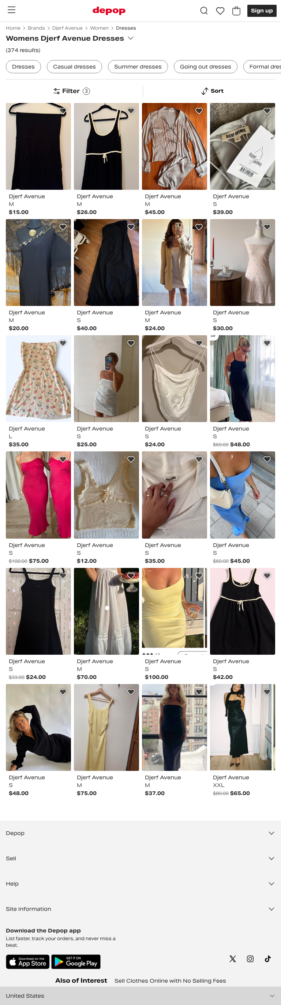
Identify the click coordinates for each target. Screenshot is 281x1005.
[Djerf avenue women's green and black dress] (242, 727)
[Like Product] (63, 111)
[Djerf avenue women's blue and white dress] (106, 378)
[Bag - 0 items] (236, 11)
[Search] (204, 11)
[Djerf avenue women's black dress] (38, 146)
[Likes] (220, 11)
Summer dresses (138, 66)
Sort (217, 91)
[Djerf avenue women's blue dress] (242, 494)
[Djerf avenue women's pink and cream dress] (242, 262)
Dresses (23, 66)
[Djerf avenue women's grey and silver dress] (174, 146)
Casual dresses (74, 66)
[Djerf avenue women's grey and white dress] (242, 146)
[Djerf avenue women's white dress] (174, 378)
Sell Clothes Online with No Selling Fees (170, 981)
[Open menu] (11, 9)
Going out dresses (205, 66)
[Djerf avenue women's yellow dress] (106, 727)
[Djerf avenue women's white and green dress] (106, 611)
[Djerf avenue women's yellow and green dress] (174, 611)
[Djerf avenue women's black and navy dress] (106, 146)
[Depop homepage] (109, 11)
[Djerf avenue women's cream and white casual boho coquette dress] (106, 494)
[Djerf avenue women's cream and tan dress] (174, 262)
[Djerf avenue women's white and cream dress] (174, 494)
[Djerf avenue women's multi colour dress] (38, 378)
